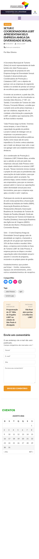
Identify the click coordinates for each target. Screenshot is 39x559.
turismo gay (10, 296)
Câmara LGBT (20, 5)
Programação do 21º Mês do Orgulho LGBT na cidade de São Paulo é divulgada (12, 317)
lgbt (21, 291)
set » (31, 452)
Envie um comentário (13, 47)
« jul (6, 452)
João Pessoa (10, 291)
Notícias (7, 24)
